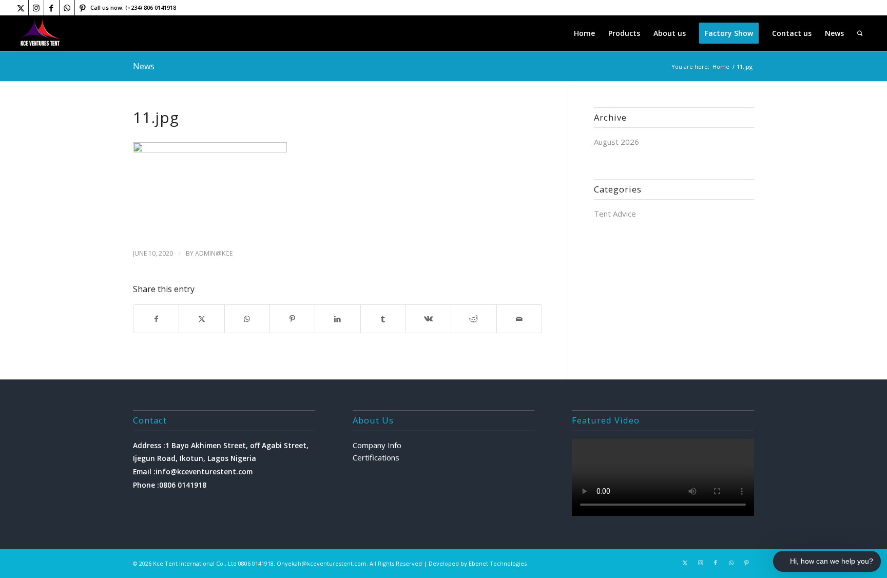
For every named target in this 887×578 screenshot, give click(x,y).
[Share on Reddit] (473, 319)
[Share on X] (201, 319)
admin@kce (214, 253)
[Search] (860, 33)
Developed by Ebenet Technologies (478, 563)
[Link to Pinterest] (82, 7)
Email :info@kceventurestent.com (193, 471)
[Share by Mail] (519, 319)
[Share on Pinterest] (292, 319)
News (144, 66)
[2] (40, 33)
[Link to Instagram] (36, 7)
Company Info (377, 445)
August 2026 (616, 142)
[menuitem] (584, 33)
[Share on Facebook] (156, 319)
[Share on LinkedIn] (337, 319)
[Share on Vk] (428, 319)
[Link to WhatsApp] (67, 7)
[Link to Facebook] (51, 7)
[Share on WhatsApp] (247, 319)
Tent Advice (615, 213)
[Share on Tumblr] (383, 319)
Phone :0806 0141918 (169, 485)
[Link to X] (20, 7)
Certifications (376, 457)
